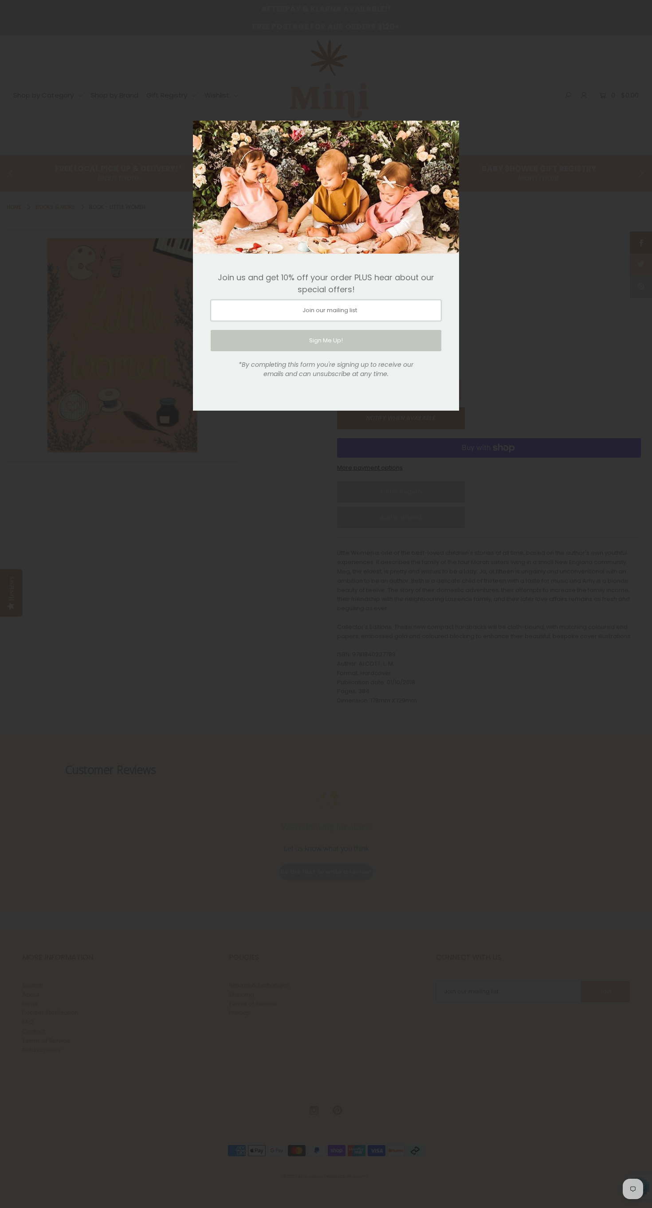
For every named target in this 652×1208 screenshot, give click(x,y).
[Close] (449, 130)
